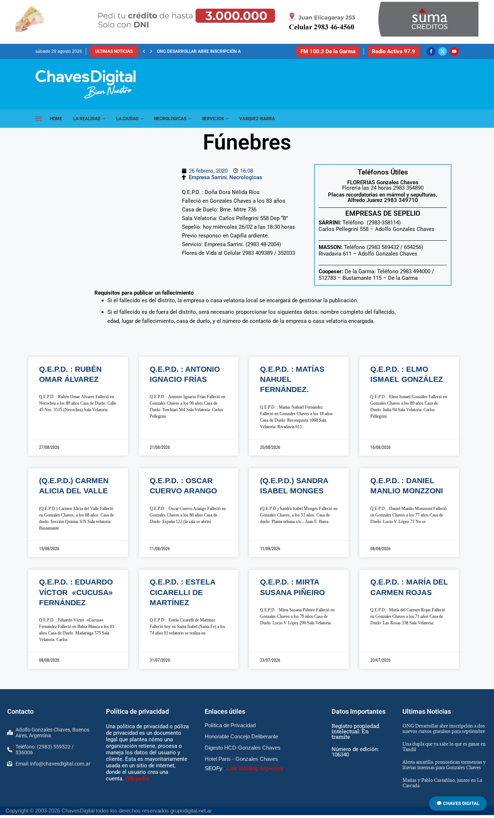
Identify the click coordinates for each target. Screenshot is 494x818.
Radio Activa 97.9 (393, 51)
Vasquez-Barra (257, 118)
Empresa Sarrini (208, 177)
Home (56, 118)
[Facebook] (431, 51)
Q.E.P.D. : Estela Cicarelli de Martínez (182, 592)
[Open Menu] (38, 118)
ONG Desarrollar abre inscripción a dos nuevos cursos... (223, 51)
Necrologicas (170, 118)
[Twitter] (442, 51)
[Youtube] (454, 51)
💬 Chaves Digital (458, 803)
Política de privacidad (137, 711)
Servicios (213, 118)
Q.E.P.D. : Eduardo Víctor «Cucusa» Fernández (76, 592)
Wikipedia (137, 778)
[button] (144, 51)
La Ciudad (127, 118)
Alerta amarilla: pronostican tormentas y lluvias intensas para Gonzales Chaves (444, 764)
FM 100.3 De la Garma (328, 51)
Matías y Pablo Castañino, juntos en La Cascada (442, 782)
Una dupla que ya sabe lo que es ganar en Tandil (444, 746)
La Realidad (87, 118)
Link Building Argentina (255, 768)
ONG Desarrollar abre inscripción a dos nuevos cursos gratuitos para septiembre (444, 728)
